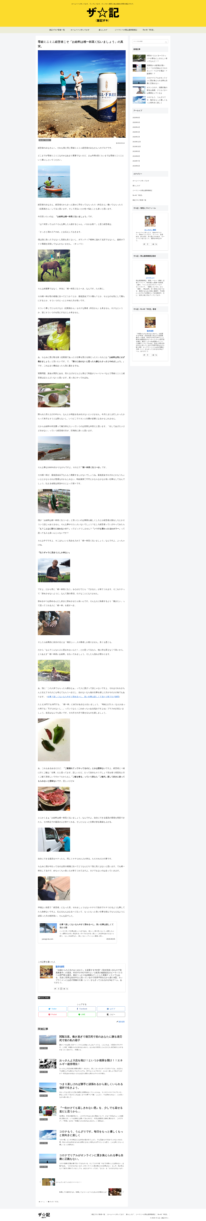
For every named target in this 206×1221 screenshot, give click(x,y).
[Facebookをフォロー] (58, 988)
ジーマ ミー (150, 278)
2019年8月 (136, 156)
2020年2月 (136, 137)
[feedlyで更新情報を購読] (64, 988)
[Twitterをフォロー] (55, 988)
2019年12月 (137, 142)
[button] (166, 42)
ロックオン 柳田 (150, 230)
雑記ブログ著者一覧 (139, 200)
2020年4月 (136, 127)
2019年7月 (136, 161)
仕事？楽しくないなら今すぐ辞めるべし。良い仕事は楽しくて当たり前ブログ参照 (83, 697)
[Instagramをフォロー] (61, 988)
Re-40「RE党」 (45, 997)
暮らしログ (136, 185)
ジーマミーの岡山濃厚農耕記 (142, 190)
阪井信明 (60, 966)
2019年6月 (136, 166)
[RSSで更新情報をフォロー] (67, 988)
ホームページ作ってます (141, 181)
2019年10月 (137, 146)
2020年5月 (136, 122)
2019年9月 (136, 151)
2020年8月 (136, 117)
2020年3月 (136, 132)
